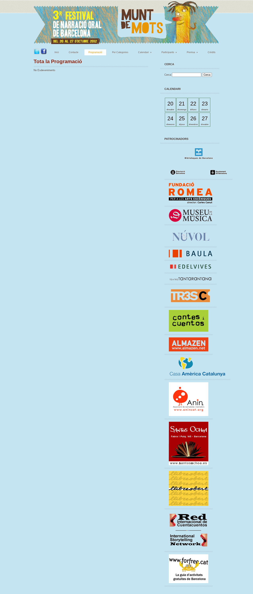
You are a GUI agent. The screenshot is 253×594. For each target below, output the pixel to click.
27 (204, 118)
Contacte (73, 52)
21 (181, 104)
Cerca (168, 74)
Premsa (192, 52)
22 (193, 104)
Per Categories (120, 52)
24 (170, 118)
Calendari (145, 52)
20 (170, 104)
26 (193, 118)
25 (181, 118)
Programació (95, 52)
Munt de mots (126, 22)
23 (204, 104)
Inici (57, 52)
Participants (169, 52)
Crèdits (211, 52)
